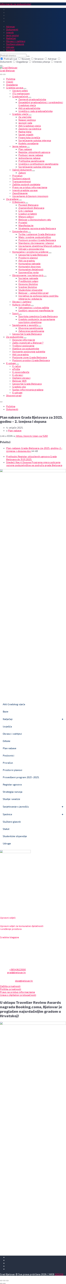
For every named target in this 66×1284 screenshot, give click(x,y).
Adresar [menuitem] (10, 26)
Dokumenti (12, 409)
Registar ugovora (12, 784)
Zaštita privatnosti (10, 986)
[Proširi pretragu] (1, 74)
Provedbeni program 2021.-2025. (21, 777)
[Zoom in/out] (7, 1280)
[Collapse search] (1, 65)
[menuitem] (10, 78)
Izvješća (7, 726)
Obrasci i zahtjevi (12, 733)
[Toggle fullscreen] (4, 1280)
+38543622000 (17, 969)
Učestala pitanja (40, 61)
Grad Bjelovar (7, 70)
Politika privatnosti (10, 989)
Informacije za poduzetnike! (15, 3)
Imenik (58, 61)
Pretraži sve (10, 58)
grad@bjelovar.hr (16, 972)
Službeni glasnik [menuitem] (15, 44)
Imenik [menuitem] (10, 32)
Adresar (52, 58)
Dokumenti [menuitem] (12, 29)
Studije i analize (11, 798)
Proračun (8, 762)
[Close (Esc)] (1, 1280)
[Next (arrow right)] (4, 1283)
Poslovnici (8, 755)
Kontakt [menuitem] (10, 49)
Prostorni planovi (12, 769)
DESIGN (59, 1274)
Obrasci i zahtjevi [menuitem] (15, 41)
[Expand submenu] (25, 88)
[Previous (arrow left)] (1, 1283)
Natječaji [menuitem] (11, 38)
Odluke (6, 740)
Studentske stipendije (15, 836)
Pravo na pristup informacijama (17, 992)
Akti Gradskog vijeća (14, 704)
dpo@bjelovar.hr (24, 980)
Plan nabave (14, 430)
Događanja (22, 61)
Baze (5, 711)
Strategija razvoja (12, 791)
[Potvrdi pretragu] (28, 56)
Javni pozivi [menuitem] (12, 35)
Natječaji (7, 719)
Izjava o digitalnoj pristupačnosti (18, 994)
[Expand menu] (4, 74)
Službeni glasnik (12, 821)
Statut (6, 828)
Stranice (39, 58)
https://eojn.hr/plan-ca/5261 (31, 435)
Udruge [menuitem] (10, 47)
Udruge (7, 843)
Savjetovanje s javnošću (16, 806)
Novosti (26, 58)
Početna (10, 406)
